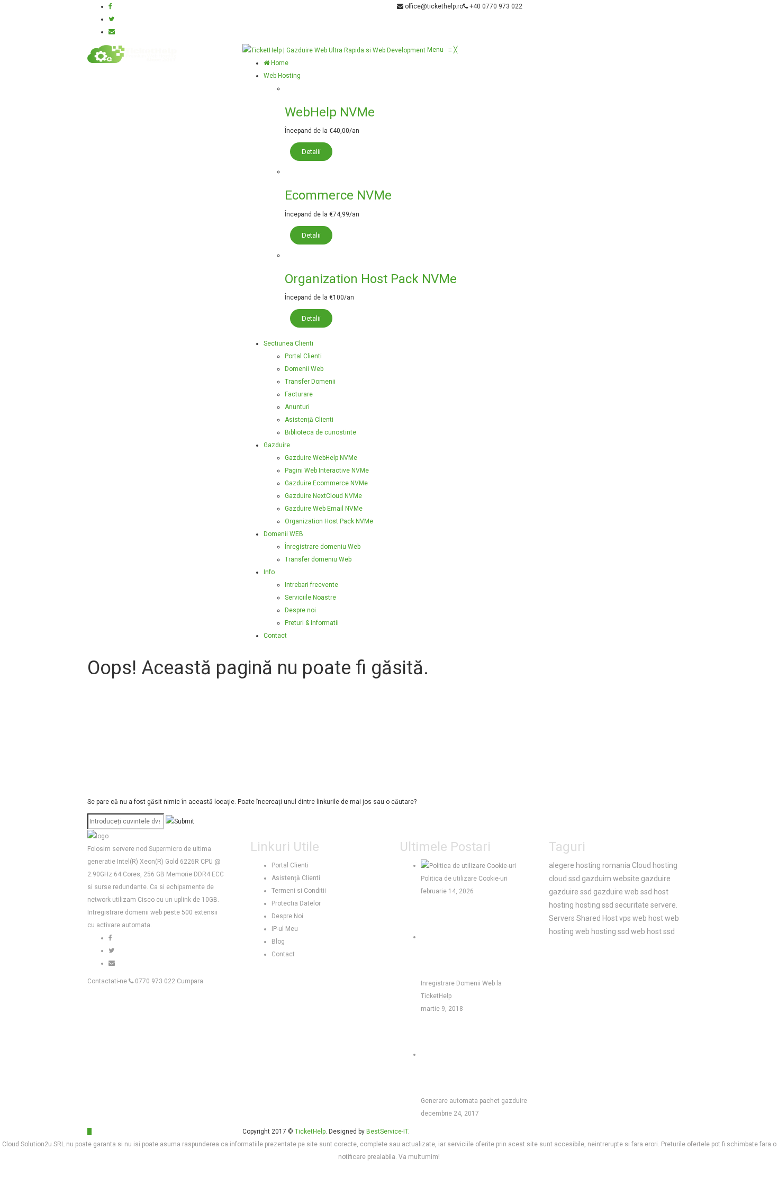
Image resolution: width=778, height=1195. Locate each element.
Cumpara (190, 981)
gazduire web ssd (622, 892)
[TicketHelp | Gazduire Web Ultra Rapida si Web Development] (334, 49)
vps (625, 918)
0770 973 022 (154, 981)
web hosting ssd (602, 931)
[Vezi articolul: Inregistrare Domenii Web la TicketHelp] (460, 936)
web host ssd (653, 931)
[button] (442, 49)
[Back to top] (89, 1131)
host (661, 892)
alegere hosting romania (589, 865)
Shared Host (597, 918)
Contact (283, 954)
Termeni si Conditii (299, 890)
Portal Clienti (290, 865)
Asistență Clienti (296, 878)
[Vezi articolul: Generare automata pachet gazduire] (460, 1054)
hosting (561, 905)
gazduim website (610, 878)
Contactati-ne (107, 981)
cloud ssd (564, 878)
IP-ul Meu (285, 929)
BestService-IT (387, 1131)
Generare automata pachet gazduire (474, 1101)
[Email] (111, 31)
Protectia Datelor (296, 903)
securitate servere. (646, 905)
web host (647, 918)
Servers (562, 918)
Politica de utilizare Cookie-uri (464, 878)
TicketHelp (310, 1131)
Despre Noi (287, 916)
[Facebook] (110, 6)
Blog (278, 941)
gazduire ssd (570, 892)
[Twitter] (111, 19)
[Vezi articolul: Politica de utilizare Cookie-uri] (468, 865)
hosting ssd (594, 905)
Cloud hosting (654, 865)
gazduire (656, 878)
